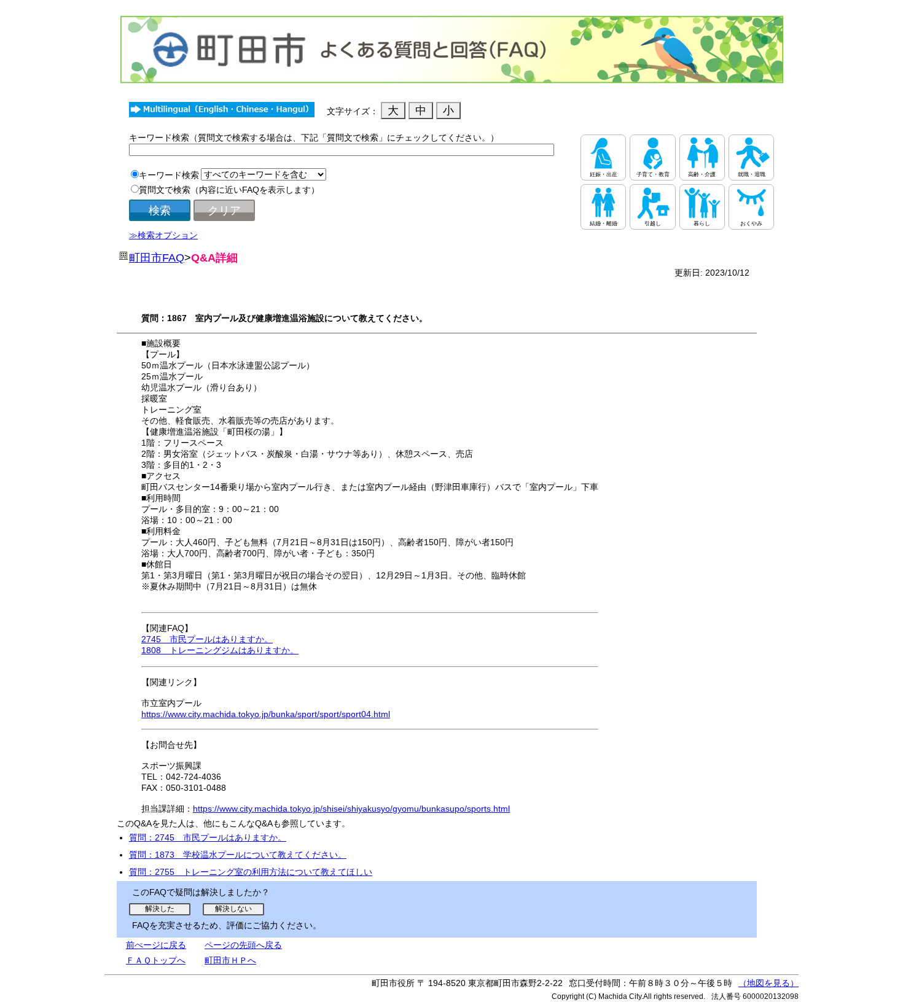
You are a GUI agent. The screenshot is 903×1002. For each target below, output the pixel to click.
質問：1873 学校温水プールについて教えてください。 (237, 855)
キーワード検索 (169, 175)
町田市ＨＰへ (230, 960)
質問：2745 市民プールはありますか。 (207, 837)
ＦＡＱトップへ (156, 960)
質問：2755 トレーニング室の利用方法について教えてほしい (250, 872)
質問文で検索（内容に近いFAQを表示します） (229, 190)
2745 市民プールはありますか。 (207, 639)
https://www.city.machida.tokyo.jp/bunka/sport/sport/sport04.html (265, 714)
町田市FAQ (156, 258)
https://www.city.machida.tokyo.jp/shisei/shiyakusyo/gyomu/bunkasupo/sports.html (351, 809)
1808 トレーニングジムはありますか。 (220, 650)
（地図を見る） (768, 983)
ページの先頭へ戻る (243, 945)
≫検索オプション (163, 235)
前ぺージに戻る (156, 945)
